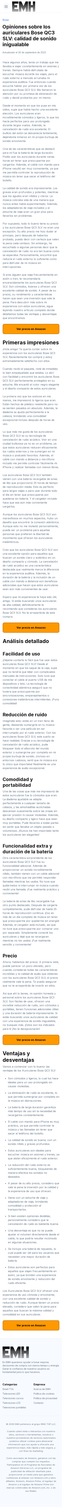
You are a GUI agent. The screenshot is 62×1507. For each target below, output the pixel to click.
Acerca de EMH (42, 1389)
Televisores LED (11, 1393)
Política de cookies (44, 1393)
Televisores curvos (12, 1398)
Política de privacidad (45, 1398)
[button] (6, 6)
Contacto (38, 1402)
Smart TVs (8, 1389)
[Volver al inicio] (21, 6)
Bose (5, 19)
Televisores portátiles (14, 1407)
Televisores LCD (11, 1402)
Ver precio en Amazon (31, 329)
